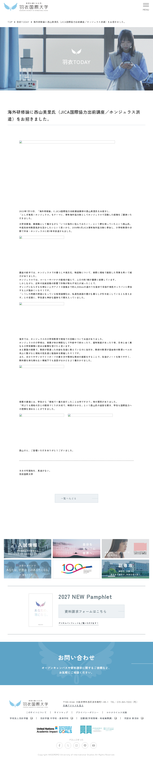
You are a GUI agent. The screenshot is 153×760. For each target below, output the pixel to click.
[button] (146, 7)
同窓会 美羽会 (131, 718)
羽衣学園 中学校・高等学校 (54, 718)
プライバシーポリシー (87, 712)
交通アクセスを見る (73, 705)
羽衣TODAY (23, 21)
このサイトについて (36, 712)
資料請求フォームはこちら (86, 611)
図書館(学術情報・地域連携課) (96, 718)
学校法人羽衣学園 (19, 718)
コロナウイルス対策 (116, 712)
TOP (10, 21)
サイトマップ (61, 712)
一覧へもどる (68, 498)
